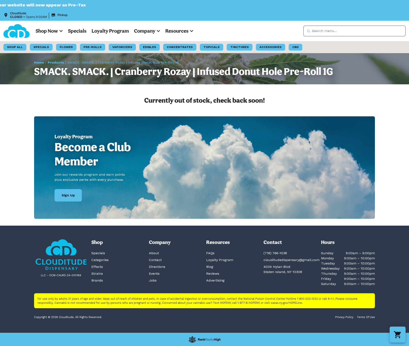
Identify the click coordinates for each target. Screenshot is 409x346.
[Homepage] (61, 254)
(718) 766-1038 (275, 253)
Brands (97, 280)
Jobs (153, 280)
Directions (157, 267)
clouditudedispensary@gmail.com (292, 260)
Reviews (212, 274)
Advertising (215, 280)
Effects (97, 267)
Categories (100, 260)
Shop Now (47, 31)
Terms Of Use (366, 317)
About (154, 253)
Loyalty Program (110, 31)
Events (154, 274)
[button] (36, 15)
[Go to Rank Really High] (204, 339)
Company (144, 31)
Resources (177, 31)
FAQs (210, 253)
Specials (77, 31)
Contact (155, 260)
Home (39, 62)
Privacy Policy (344, 317)
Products (56, 62)
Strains (97, 274)
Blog (209, 267)
